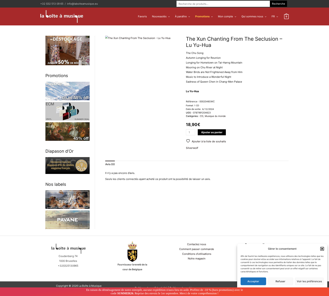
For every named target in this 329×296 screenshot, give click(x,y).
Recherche (278, 3)
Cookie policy (273, 289)
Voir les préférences (309, 281)
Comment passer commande (196, 249)
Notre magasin (196, 258)
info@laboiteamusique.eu (82, 3)
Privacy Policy (289, 289)
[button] (322, 249)
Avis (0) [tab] (110, 164)
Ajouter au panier (211, 132)
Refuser (280, 281)
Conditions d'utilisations (196, 253)
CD (201, 116)
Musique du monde (215, 116)
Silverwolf (192, 148)
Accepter (253, 281)
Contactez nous (196, 244)
